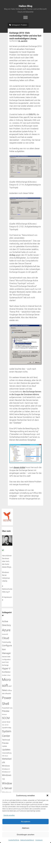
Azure (6, 630)
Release (4, 714)
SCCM (6, 718)
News (4, 690)
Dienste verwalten (9, 815)
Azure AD (5, 634)
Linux (8, 675)
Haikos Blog (25, 6)
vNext (6, 756)
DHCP (4, 662)
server (4, 722)
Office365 (8, 693)
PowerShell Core (7, 708)
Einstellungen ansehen (25, 835)
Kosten (4, 675)
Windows (6, 765)
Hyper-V (6, 668)
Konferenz (6, 672)
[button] (47, 795)
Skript (8, 722)
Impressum (39, 840)
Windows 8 (5, 769)
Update (4, 746)
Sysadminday (6, 728)
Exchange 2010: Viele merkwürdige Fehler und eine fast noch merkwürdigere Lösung (25, 35)
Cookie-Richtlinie (13, 840)
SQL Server (5, 725)
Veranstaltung (6, 753)
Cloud (5, 638)
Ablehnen (25, 828)
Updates (6, 749)
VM (3, 756)
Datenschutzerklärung (27, 840)
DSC (7, 662)
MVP (10, 686)
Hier (3, 555)
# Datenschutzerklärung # (7, 589)
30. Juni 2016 (22, 41)
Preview (5, 711)
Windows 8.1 (6, 772)
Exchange (5, 665)
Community (6, 642)
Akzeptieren (25, 822)
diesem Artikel (19, 467)
